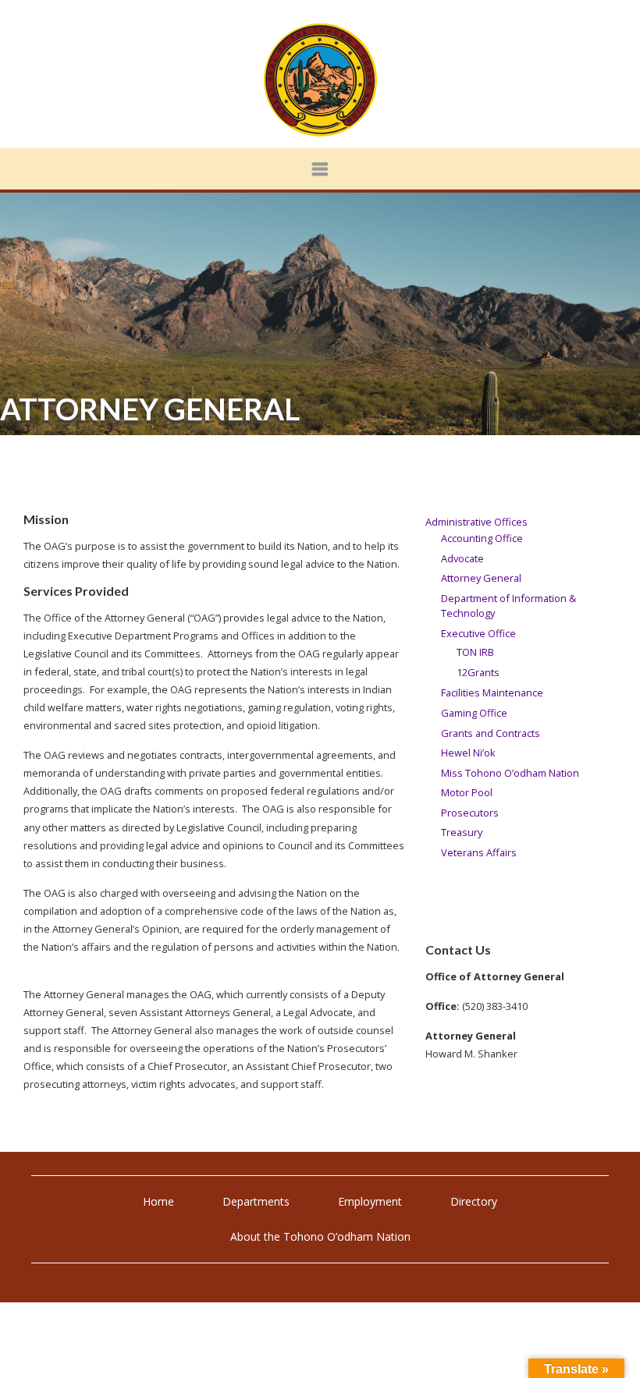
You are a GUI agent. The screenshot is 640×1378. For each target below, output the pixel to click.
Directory (473, 1201)
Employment (370, 1201)
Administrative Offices (476, 522)
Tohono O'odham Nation (320, 79)
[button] (320, 169)
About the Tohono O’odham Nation (320, 1236)
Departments (256, 1201)
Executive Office (478, 633)
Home (158, 1201)
